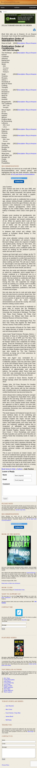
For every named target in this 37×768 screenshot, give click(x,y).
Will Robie (9, 720)
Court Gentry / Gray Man (13, 713)
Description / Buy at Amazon (26, 43)
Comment (6, 484)
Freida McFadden (9, 679)
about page (31, 731)
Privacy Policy (5, 765)
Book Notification (6, 597)
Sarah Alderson (8, 690)
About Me (24, 620)
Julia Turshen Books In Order (17, 25)
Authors (16, 7)
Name (5, 475)
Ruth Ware (7, 689)
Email (5, 479)
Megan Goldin (8, 686)
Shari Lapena (8, 692)
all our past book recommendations (22, 174)
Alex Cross (9, 709)
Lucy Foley (7, 684)
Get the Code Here (20, 510)
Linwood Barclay (31, 572)
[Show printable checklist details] (34, 30)
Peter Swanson (8, 687)
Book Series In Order (9, 469)
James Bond (9, 716)
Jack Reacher (10, 706)
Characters (32, 7)
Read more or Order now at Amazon (11, 583)
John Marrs (7, 681)
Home (2, 7)
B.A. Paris (7, 678)
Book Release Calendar (8, 11)
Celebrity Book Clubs (19, 589)
